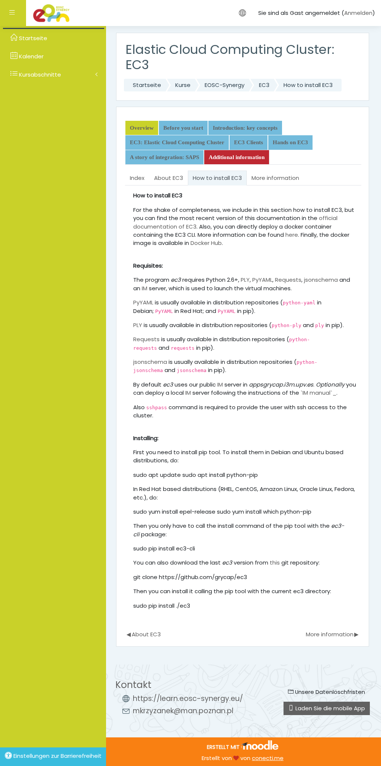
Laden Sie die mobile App (329, 708)
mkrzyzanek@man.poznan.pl (183, 711)
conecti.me (268, 758)
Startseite (147, 85)
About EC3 (143, 634)
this (275, 562)
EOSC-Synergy (224, 85)
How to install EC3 (308, 85)
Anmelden (358, 13)
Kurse (182, 85)
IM (144, 288)
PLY (245, 280)
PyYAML (262, 280)
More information (332, 634)
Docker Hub (206, 243)
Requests (288, 280)
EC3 (264, 85)
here (291, 235)
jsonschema (321, 280)
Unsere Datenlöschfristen (329, 692)
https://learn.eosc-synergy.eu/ (188, 699)
